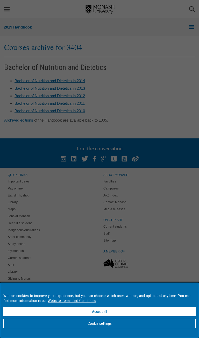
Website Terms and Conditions (72, 300)
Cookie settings (100, 323)
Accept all (99, 311)
